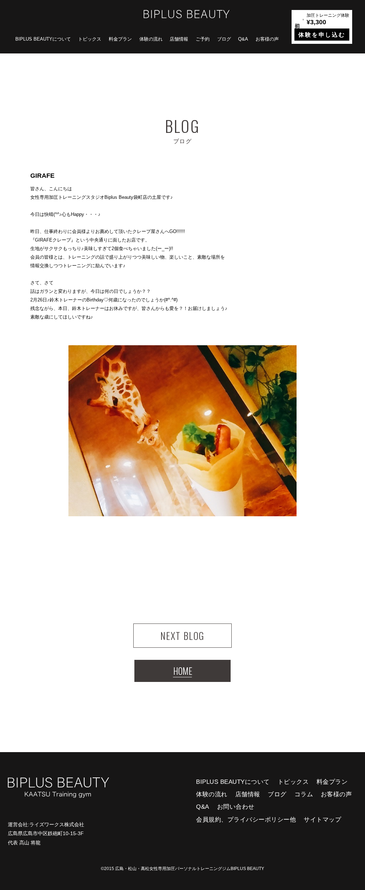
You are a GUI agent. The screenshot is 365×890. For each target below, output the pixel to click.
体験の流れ (151, 39)
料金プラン (120, 39)
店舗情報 (179, 39)
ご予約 (203, 39)
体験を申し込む (321, 34)
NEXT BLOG (182, 635)
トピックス (89, 39)
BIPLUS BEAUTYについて (43, 39)
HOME (182, 670)
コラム (303, 794)
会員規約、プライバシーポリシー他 (246, 819)
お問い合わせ (236, 806)
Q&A (243, 39)
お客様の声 (267, 39)
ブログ (224, 39)
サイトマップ (322, 819)
